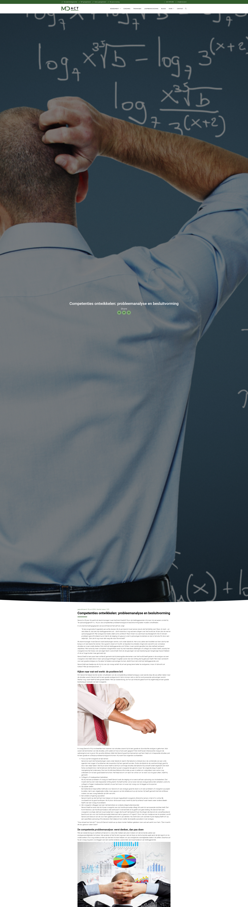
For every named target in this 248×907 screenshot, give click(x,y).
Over (170, 8)
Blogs (163, 8)
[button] (119, 313)
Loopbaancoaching (151, 8)
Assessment (114, 8)
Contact (180, 8)
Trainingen (137, 8)
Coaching (126, 8)
